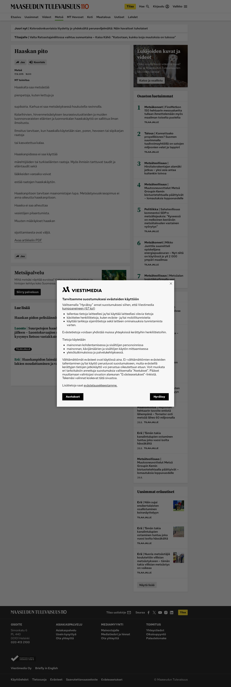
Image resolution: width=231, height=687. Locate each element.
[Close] (170, 283)
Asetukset (73, 397)
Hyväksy (159, 397)
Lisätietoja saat (89, 385)
